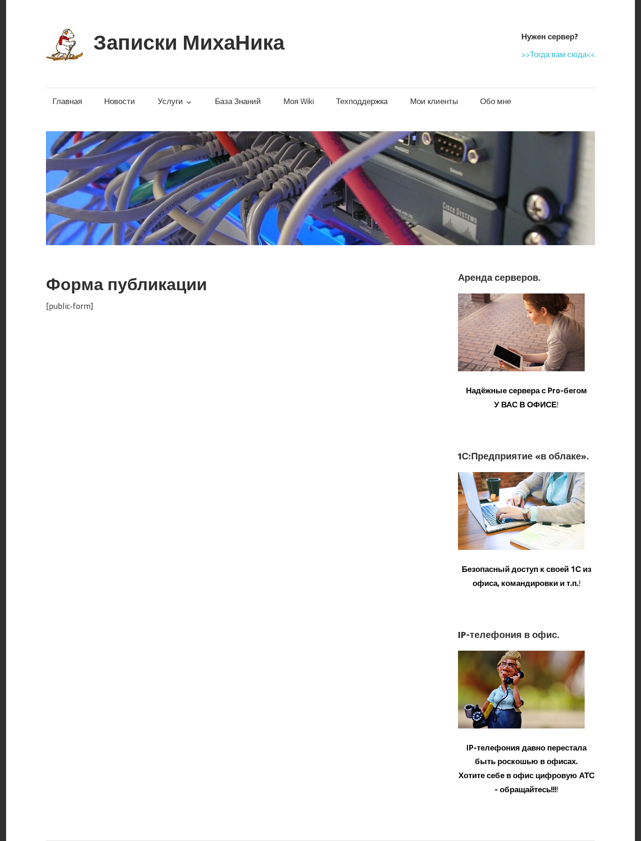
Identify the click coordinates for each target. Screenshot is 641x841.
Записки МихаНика (188, 42)
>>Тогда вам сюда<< (558, 54)
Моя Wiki (298, 101)
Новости (119, 101)
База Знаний (238, 101)
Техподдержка (362, 101)
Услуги (170, 101)
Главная (67, 101)
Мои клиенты (434, 101)
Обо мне (495, 101)
